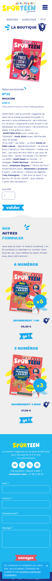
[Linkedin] (37, 465)
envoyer (26, 558)
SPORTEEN (12, 19)
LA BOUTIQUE (29, 19)
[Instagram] (22, 465)
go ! (25, 336)
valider (13, 207)
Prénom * (7, 498)
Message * (7, 528)
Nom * (5, 483)
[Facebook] (15, 465)
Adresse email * (10, 513)
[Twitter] (30, 465)
